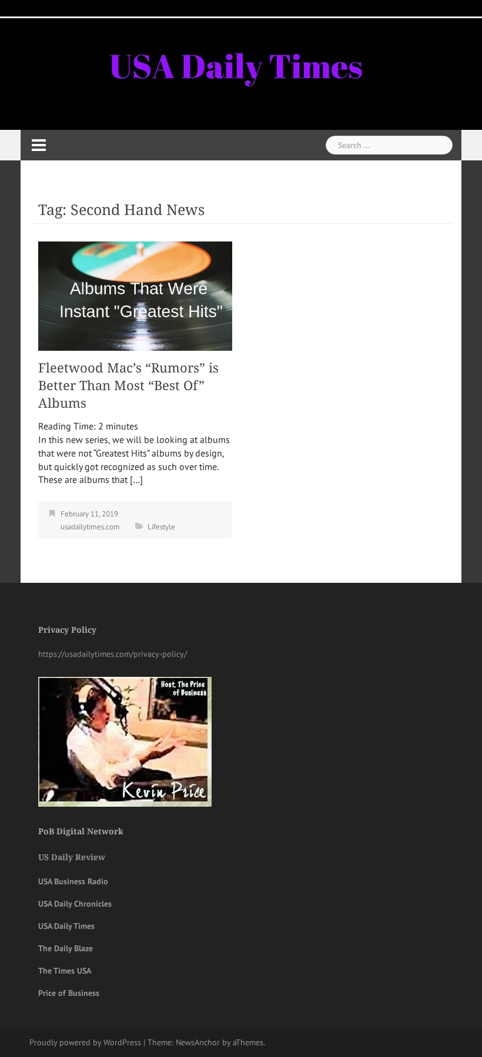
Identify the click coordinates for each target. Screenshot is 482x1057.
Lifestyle (161, 527)
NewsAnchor (198, 1042)
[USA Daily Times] (234, 64)
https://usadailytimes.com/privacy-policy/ (112, 654)
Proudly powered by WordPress (85, 1042)
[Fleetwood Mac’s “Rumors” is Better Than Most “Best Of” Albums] (135, 295)
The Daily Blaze (65, 948)
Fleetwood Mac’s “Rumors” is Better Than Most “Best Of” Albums (128, 386)
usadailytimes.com (90, 527)
